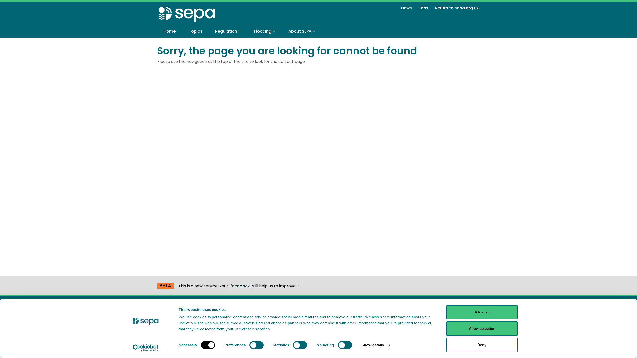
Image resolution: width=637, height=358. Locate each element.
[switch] (256, 345)
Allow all (482, 312)
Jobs (423, 8)
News (406, 8)
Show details (372, 345)
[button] (228, 31)
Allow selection (482, 328)
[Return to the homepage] (187, 14)
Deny (482, 345)
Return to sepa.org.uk (456, 8)
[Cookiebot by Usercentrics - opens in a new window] (145, 348)
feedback (240, 286)
